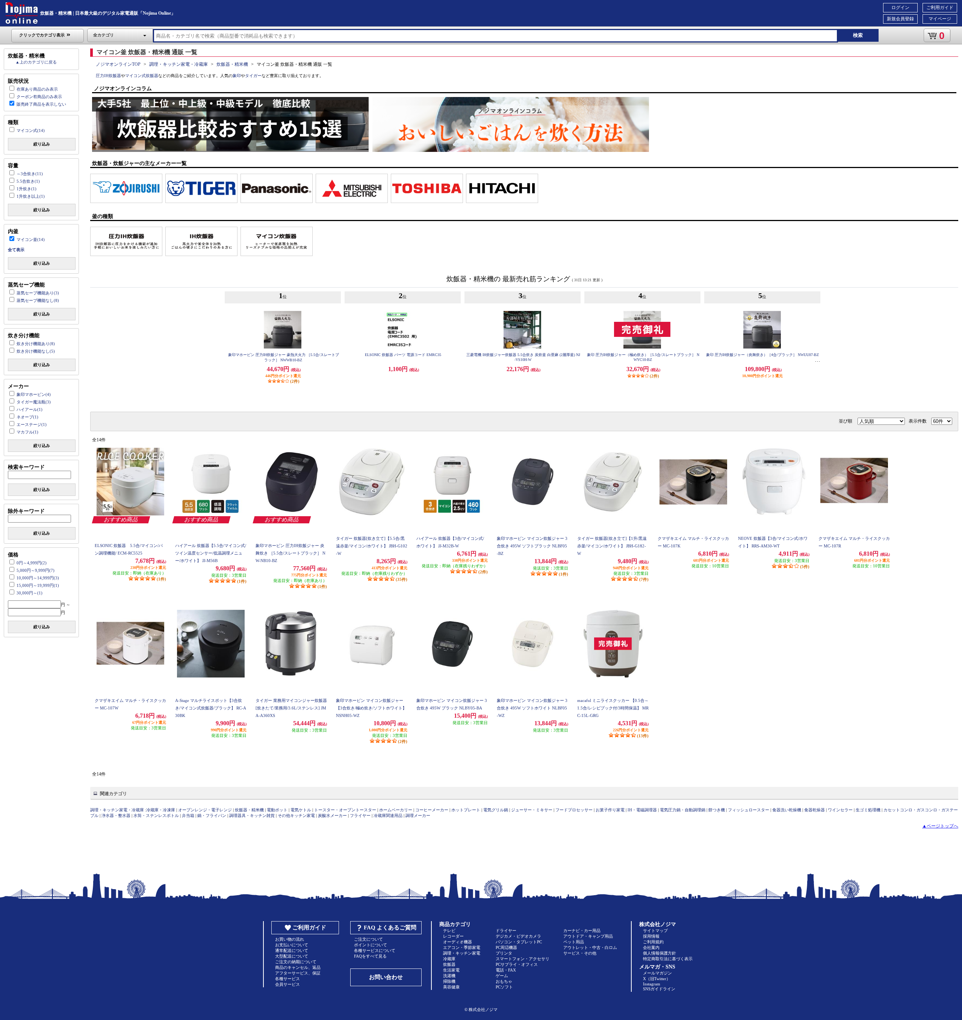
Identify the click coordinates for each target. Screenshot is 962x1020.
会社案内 (651, 947)
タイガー (253, 75)
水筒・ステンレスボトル (156, 815)
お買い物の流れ (289, 939)
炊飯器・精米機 (232, 64)
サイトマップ (655, 930)
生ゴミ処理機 (868, 810)
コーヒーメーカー (431, 810)
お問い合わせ (386, 977)
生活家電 (451, 970)
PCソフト (504, 987)
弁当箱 (188, 815)
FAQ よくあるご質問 (390, 928)
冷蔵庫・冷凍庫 (160, 810)
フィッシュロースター (748, 810)
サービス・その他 (579, 953)
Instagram (651, 984)
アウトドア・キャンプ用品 (588, 936)
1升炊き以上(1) (31, 196)
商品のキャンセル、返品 (298, 967)
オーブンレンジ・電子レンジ (205, 810)
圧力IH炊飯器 (108, 75)
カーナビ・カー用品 (581, 930)
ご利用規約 (653, 942)
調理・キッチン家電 (461, 953)
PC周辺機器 (506, 947)
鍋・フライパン (211, 815)
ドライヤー (506, 930)
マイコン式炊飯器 (141, 75)
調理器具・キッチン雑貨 (252, 815)
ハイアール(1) (29, 409)
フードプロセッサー (574, 810)
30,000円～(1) (29, 593)
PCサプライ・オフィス (517, 964)
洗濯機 (449, 975)
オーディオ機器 (457, 942)
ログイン (900, 7)
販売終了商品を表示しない (41, 104)
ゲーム (502, 975)
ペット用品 (573, 942)
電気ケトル (300, 810)
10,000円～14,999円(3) (38, 578)
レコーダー (453, 936)
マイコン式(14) (31, 130)
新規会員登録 (900, 18)
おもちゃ (504, 981)
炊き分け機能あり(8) (36, 343)
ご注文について (368, 939)
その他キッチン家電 (296, 815)
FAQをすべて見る (370, 956)
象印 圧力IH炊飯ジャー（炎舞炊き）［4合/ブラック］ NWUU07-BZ (763, 355)
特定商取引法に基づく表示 (668, 958)
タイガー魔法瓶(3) (34, 402)
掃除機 (449, 981)
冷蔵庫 (449, 958)
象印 (237, 75)
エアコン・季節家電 (461, 947)
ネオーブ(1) (27, 417)
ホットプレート (465, 810)
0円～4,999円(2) (32, 563)
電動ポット (277, 810)
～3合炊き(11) (30, 173)
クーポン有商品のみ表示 (39, 96)
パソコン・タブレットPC (519, 942)
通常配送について (291, 950)
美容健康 (451, 987)
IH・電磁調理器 (642, 810)
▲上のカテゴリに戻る (36, 62)
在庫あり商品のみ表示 (37, 89)
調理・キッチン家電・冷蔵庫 (178, 64)
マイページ (940, 18)
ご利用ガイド (939, 7)
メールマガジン (657, 973)
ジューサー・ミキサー (531, 810)
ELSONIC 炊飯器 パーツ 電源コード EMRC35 (403, 355)
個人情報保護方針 (659, 953)
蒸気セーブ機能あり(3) (38, 293)
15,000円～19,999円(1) (38, 585)
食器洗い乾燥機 (786, 810)
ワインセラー (840, 810)
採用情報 (651, 936)
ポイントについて (370, 945)
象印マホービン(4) (34, 394)
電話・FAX (506, 970)
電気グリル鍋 (495, 810)
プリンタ (504, 953)
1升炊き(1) (26, 188)
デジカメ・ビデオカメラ (518, 936)
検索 (858, 35)
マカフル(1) (27, 432)
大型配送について (291, 956)
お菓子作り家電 (610, 810)
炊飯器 (449, 964)
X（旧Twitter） (656, 978)
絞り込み (41, 144)
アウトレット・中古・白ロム (590, 947)
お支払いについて (291, 945)
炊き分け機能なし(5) (36, 351)
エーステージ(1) (32, 424)
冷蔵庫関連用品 (388, 815)
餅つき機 (716, 810)
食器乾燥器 (814, 810)
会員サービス (287, 984)
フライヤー (360, 815)
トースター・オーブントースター (345, 810)
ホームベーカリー (395, 810)
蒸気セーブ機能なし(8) (38, 300)
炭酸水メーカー (332, 815)
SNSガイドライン (659, 989)
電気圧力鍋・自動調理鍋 (682, 810)
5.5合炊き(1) (28, 181)
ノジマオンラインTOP (118, 64)
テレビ (449, 930)
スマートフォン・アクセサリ (522, 958)
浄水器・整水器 (115, 815)
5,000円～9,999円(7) (35, 570)
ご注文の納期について (295, 961)
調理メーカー (417, 815)
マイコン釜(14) (31, 239)
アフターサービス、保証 (298, 973)
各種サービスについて (374, 950)
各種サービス (287, 978)
